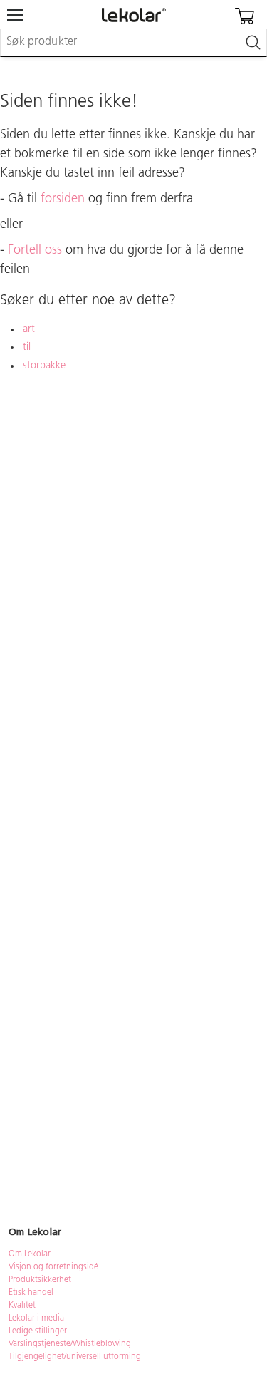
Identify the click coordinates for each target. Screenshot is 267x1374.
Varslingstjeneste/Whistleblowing (70, 1344)
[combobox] (133, 43)
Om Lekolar (30, 1254)
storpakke (44, 366)
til (27, 347)
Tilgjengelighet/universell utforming (75, 1357)
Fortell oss (35, 250)
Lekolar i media (36, 1318)
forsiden (63, 199)
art (29, 329)
